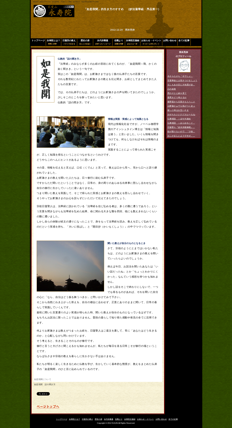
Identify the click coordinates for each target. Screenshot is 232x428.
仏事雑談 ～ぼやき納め (179, 119)
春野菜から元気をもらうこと (181, 102)
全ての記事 (184, 40)
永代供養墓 (102, 42)
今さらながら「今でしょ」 (180, 76)
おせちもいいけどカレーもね (181, 114)
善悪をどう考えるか (177, 97)
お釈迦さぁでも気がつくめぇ (181, 106)
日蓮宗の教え (69, 42)
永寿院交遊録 (132, 42)
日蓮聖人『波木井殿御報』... (181, 127)
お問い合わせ (169, 40)
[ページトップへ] (48, 408)
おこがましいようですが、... (181, 136)
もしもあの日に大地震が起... (181, 85)
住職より (118, 42)
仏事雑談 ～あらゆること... (181, 123)
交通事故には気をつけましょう (182, 80)
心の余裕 (171, 89)
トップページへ (54, 19)
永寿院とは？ (53, 42)
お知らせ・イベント (151, 42)
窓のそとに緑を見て (177, 93)
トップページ (38, 40)
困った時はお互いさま (178, 110)
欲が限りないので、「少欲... (181, 131)
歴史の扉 (85, 42)
